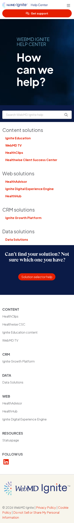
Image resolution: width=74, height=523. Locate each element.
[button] (69, 6)
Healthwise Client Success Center (31, 160)
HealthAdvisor (16, 182)
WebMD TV (13, 145)
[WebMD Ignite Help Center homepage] (34, 5)
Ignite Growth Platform (23, 218)
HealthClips (14, 153)
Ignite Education (18, 138)
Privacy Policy (46, 507)
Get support (39, 13)
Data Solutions (16, 239)
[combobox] (37, 115)
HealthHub (13, 196)
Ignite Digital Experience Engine (29, 189)
